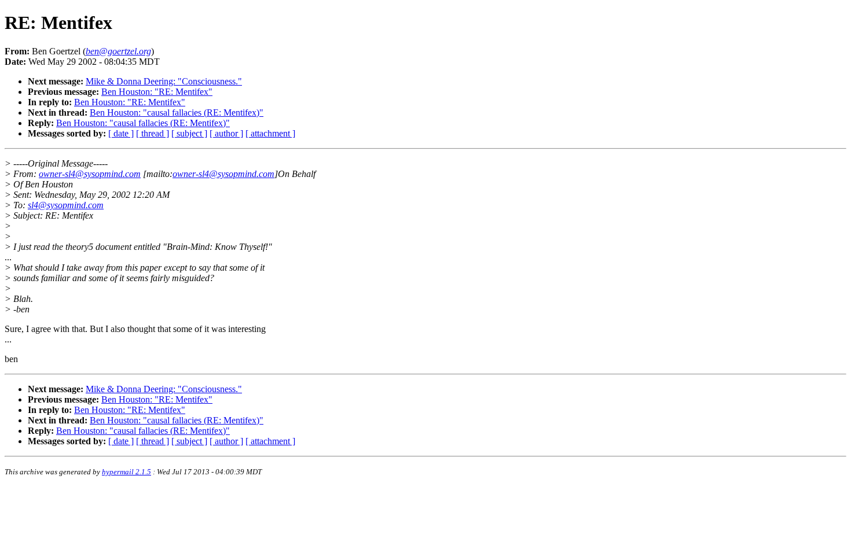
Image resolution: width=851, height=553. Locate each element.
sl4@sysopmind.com (66, 205)
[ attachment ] (270, 133)
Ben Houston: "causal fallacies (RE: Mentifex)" (176, 112)
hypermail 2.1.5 (126, 471)
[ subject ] (189, 133)
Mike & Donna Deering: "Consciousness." (164, 81)
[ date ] (121, 133)
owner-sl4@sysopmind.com (90, 174)
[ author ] (226, 133)
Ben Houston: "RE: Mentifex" (156, 92)
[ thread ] (152, 133)
